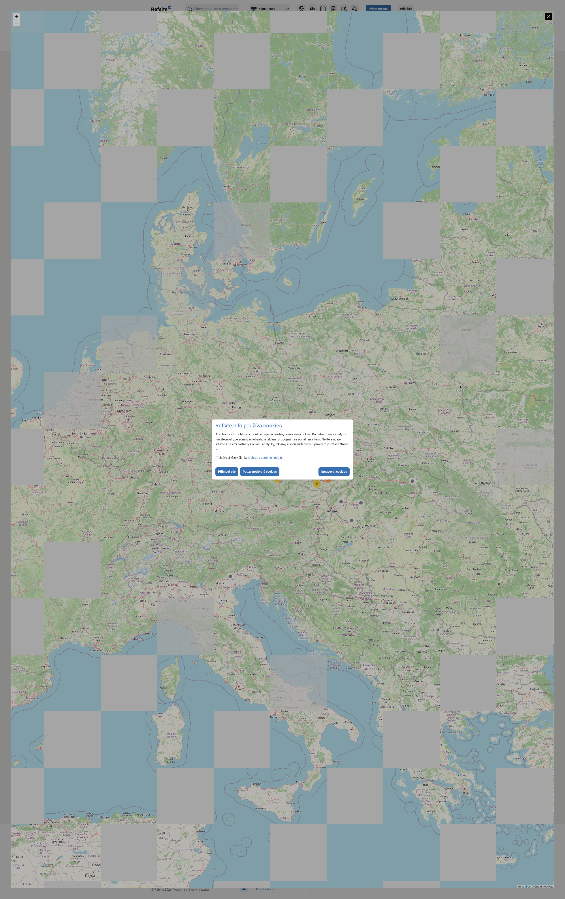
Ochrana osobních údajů (265, 457)
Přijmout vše (227, 471)
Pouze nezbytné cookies (260, 471)
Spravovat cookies (334, 471)
